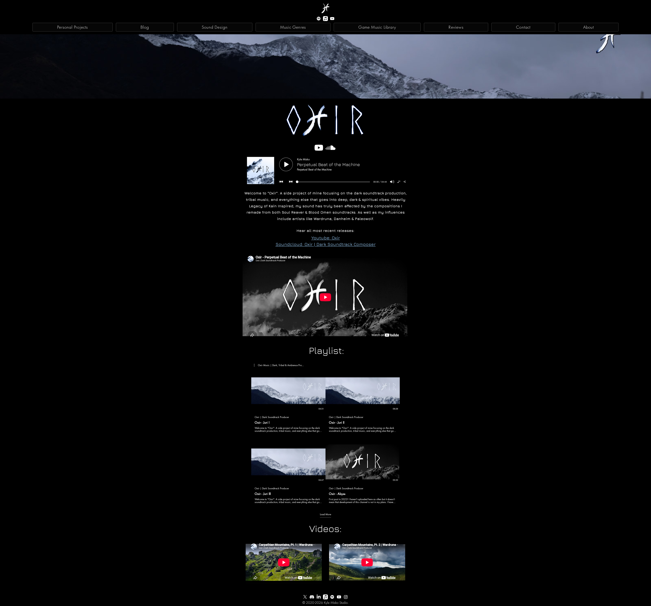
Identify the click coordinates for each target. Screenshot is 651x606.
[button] (279, 365)
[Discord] (311, 596)
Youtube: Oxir (325, 237)
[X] (305, 596)
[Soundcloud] (331, 148)
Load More (325, 514)
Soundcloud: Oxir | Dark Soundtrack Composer (325, 244)
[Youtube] (332, 18)
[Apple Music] (325, 18)
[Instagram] (345, 596)
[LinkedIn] (318, 596)
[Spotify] (318, 18)
